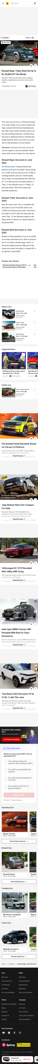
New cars (5, 977)
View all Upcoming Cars (18, 841)
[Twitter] (20, 1033)
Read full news (18, 456)
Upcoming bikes (24, 981)
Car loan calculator (8, 992)
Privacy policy (23, 1012)
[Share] (35, 65)
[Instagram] (9, 1033)
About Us (22, 1004)
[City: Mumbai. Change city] (34, 3)
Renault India (15, 122)
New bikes (22, 977)
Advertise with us (25, 1019)
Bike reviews (23, 985)
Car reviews (6, 985)
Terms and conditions (26, 1015)
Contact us (5, 1015)
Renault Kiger (10, 167)
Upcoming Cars (7, 981)
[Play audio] (31, 65)
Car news (5, 989)
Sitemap (4, 1012)
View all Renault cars (18, 881)
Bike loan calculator (26, 992)
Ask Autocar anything (9, 1004)
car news (11, 964)
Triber (19, 205)
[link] (15, 822)
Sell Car (4, 1019)
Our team (22, 1008)
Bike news (22, 989)
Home (4, 964)
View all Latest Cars (17, 956)
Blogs (3, 1008)
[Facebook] (14, 1033)
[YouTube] (3, 1033)
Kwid (21, 239)
